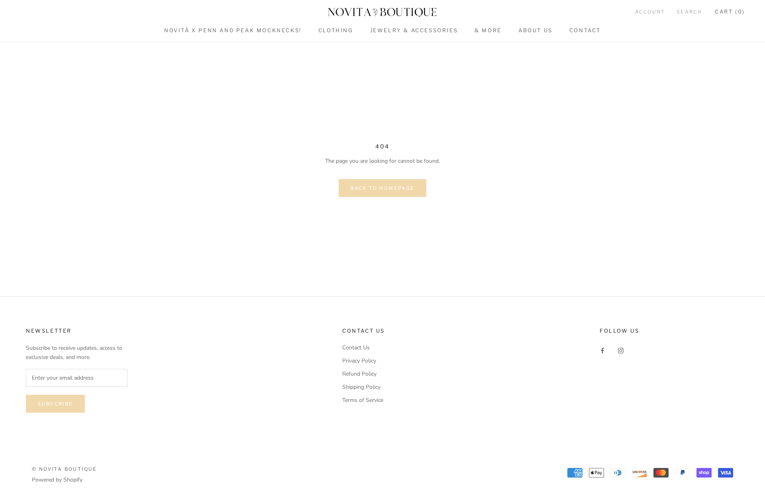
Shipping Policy (361, 387)
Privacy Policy (359, 361)
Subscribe (55, 404)
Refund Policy (359, 374)
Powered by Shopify (57, 479)
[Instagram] (621, 350)
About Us (535, 30)
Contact (585, 30)
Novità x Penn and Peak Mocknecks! (233, 30)
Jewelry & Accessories (414, 30)
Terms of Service (362, 400)
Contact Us (356, 347)
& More (488, 30)
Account (650, 12)
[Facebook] (602, 350)
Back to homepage (382, 188)
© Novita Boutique (64, 469)
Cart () (730, 11)
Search (689, 12)
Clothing (335, 30)
